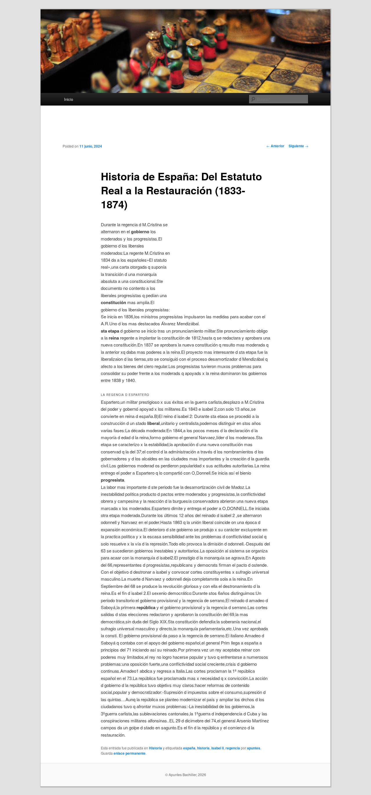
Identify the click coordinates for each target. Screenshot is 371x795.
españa (189, 748)
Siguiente (298, 145)
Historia (155, 748)
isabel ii (217, 748)
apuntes (253, 748)
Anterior (275, 145)
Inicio (68, 99)
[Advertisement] (185, 129)
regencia (232, 748)
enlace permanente (130, 753)
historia (203, 748)
